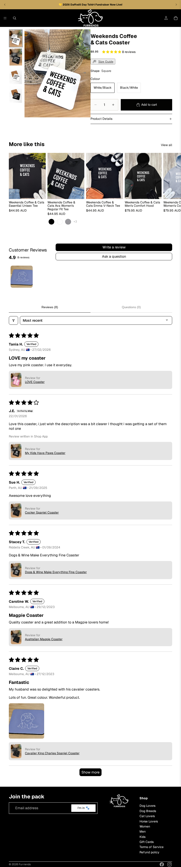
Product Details (101, 119)
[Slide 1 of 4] (15, 38)
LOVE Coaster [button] (35, 382)
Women (145, 826)
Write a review (114, 247)
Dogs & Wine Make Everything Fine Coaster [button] (56, 572)
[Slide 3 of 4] (15, 75)
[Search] (14, 18)
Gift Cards (147, 842)
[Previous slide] (29, 73)
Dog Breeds (148, 811)
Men (143, 832)
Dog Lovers (147, 806)
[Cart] (176, 18)
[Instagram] (169, 864)
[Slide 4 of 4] (15, 94)
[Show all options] (75, 221)
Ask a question (114, 256)
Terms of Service (152, 847)
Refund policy (149, 852)
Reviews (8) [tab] (49, 307)
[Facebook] (161, 864)
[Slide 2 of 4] (15, 57)
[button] (112, 52)
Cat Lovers (147, 816)
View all (166, 145)
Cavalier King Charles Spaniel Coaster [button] (52, 753)
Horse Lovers (149, 821)
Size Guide (105, 61)
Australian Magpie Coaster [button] (43, 639)
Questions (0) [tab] (131, 307)
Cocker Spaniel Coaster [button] (42, 512)
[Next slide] (85, 73)
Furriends (25, 864)
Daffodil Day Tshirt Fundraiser (90, 4)
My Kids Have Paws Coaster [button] (45, 453)
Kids (142, 837)
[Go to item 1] (22, 277)
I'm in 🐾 (83, 808)
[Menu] (5, 18)
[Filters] (13, 320)
